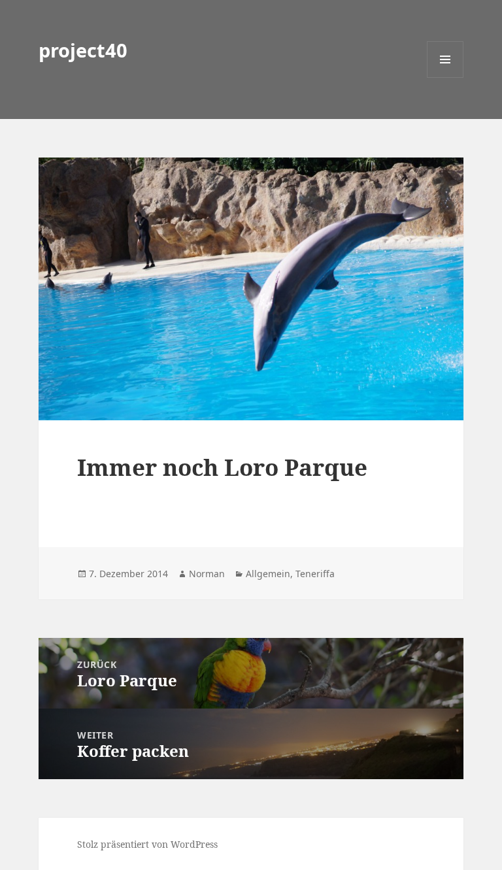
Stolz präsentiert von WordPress (147, 844)
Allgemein (268, 573)
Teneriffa (315, 573)
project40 (83, 50)
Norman (207, 573)
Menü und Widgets (445, 77)
